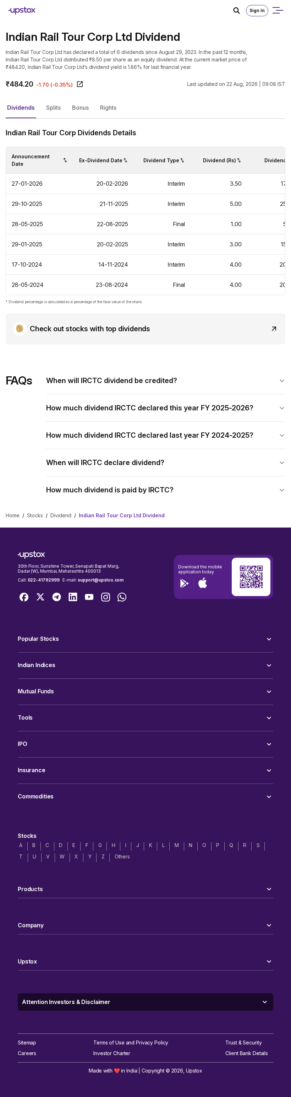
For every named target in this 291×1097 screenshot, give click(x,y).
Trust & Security (243, 1042)
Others (122, 856)
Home (13, 515)
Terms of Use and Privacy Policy (130, 1042)
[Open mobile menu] (277, 11)
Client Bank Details (246, 1053)
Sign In (257, 10)
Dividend (60, 515)
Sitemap (27, 1042)
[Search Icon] (239, 10)
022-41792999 (44, 580)
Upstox (194, 1071)
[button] (21, 108)
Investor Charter (111, 1053)
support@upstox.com (100, 580)
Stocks (35, 515)
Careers (27, 1053)
